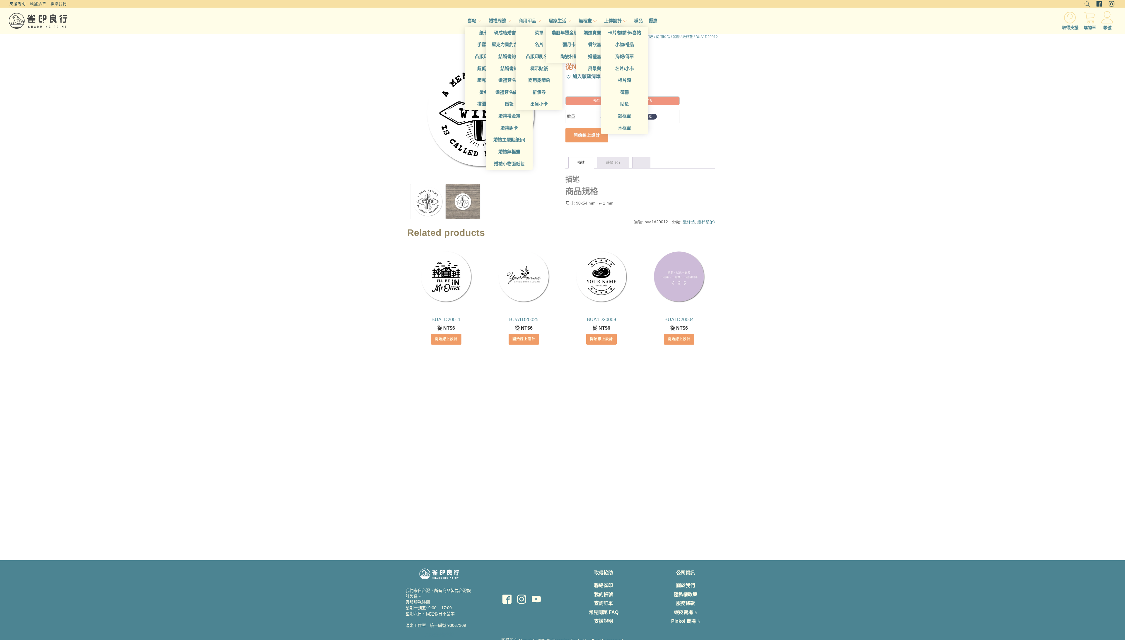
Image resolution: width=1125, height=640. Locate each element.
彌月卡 (569, 44)
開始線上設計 (446, 339)
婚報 (509, 103)
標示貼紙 (539, 68)
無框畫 (585, 20)
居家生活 (557, 20)
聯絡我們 (58, 3)
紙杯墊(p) (706, 221)
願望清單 (38, 3)
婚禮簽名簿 (509, 80)
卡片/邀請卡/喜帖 (624, 32)
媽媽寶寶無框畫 (599, 32)
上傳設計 (613, 20)
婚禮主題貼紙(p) (509, 139)
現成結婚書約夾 (509, 32)
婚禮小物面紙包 (509, 163)
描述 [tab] (581, 163)
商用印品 (527, 20)
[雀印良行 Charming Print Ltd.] (38, 21)
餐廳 (676, 37)
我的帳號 (603, 594)
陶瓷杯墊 (569, 56)
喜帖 (472, 20)
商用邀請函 (539, 80)
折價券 (539, 92)
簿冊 (624, 92)
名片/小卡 (624, 68)
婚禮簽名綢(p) (509, 92)
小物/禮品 (624, 44)
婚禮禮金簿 (509, 115)
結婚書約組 (509, 56)
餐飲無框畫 (599, 44)
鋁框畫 (624, 115)
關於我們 (685, 585)
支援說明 (17, 3)
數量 (571, 116)
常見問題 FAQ (603, 612)
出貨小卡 (539, 103)
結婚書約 (509, 68)
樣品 (638, 20)
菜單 (539, 32)
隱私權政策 (685, 594)
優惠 (653, 20)
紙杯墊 (687, 37)
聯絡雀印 (603, 585)
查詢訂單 (603, 603)
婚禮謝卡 (509, 127)
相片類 (624, 80)
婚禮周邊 (497, 20)
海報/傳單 (624, 56)
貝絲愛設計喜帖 (439, 634)
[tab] (641, 163)
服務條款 (685, 603)
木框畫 (624, 127)
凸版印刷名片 (539, 56)
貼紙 (624, 103)
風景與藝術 (599, 68)
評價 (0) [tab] (613, 163)
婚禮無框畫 (509, 151)
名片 (539, 44)
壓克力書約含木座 (509, 44)
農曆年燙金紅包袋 (569, 32)
